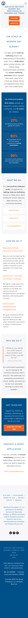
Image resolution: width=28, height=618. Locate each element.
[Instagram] (17, 533)
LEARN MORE (14, 18)
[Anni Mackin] (10, 533)
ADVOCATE (14, 210)
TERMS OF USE (9, 498)
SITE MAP (6, 495)
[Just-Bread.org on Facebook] (14, 533)
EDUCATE (14, 218)
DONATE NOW (14, 23)
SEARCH (18, 500)
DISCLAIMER (18, 495)
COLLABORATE (14, 226)
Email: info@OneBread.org (14, 471)
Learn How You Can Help (14, 428)
